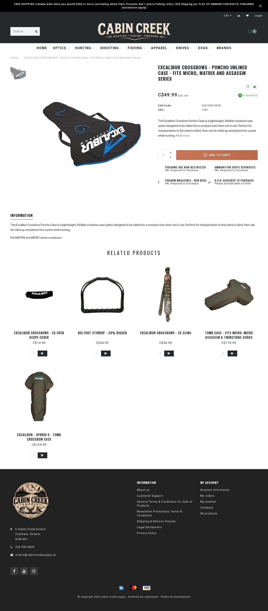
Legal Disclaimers (149, 527)
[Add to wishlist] (248, 87)
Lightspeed (151, 596)
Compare (206, 507)
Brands (224, 48)
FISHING (135, 48)
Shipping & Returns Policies (156, 521)
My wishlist (208, 501)
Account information (215, 489)
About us (143, 489)
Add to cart (219, 155)
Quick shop (41, 331)
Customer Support (150, 495)
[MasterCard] (134, 588)
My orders (207, 495)
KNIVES (182, 48)
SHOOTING (109, 48)
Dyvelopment (182, 596)
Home (42, 48)
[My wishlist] (247, 15)
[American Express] (121, 588)
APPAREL (159, 48)
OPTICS (59, 48)
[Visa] (146, 588)
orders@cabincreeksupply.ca (35, 554)
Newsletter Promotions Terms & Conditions (159, 513)
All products (208, 513)
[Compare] (238, 15)
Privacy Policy (147, 533)
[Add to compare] (255, 87)
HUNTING (83, 48)
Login (258, 15)
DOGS (203, 48)
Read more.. (183, 135)
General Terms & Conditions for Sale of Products (164, 503)
